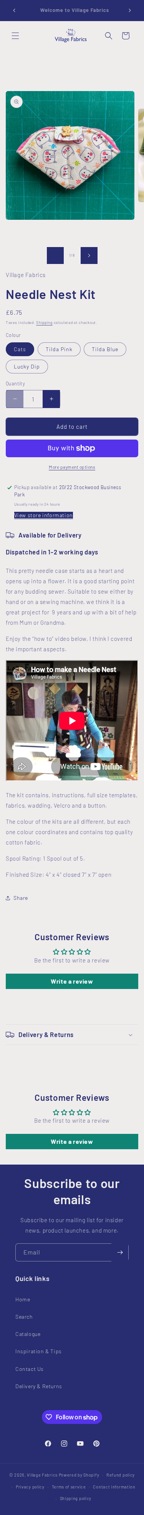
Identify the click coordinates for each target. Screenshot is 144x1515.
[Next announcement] (129, 10)
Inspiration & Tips (38, 1351)
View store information (43, 515)
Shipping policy (76, 1498)
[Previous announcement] (14, 10)
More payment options (72, 467)
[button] (15, 35)
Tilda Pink (59, 349)
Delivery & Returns (38, 1386)
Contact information (114, 1486)
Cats (20, 349)
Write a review (72, 981)
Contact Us (29, 1369)
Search (24, 1316)
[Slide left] (55, 255)
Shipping (44, 322)
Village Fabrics (42, 1474)
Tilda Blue (105, 349)
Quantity (15, 383)
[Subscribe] (119, 1252)
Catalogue (27, 1334)
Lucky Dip (27, 366)
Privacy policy (30, 1486)
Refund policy (120, 1474)
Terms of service (69, 1486)
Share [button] (20, 897)
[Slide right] (89, 255)
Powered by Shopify (79, 1474)
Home (22, 1299)
